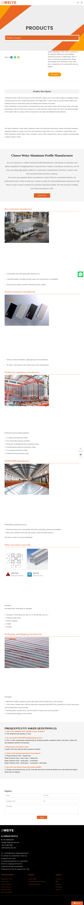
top (81, 897)
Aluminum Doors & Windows (37, 881)
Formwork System (6, 884)
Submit (42, 817)
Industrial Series (5, 889)
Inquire (55, 74)
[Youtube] (44, 899)
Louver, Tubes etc (6, 887)
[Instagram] (47, 899)
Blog (57, 881)
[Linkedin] (36, 899)
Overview (58, 879)
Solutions (58, 884)
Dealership (59, 887)
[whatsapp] (80, 274)
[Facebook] (32, 899)
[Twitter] (40, 899)
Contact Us (59, 889)
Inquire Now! (42, 195)
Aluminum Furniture (34, 884)
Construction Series (6, 879)
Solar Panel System (6, 892)
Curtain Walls (5, 881)
